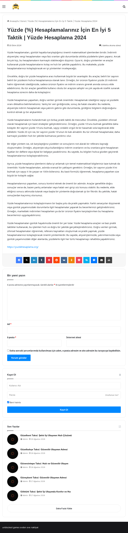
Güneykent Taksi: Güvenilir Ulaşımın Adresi (43, 477)
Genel (23, 21)
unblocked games (11, 527)
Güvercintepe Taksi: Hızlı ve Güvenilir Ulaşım (44, 463)
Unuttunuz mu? (111, 395)
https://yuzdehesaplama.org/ (23, 246)
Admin (25, 439)
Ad (9, 324)
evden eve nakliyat (29, 527)
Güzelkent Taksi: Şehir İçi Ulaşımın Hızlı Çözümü (46, 435)
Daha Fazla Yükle (64, 508)
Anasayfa (14, 21)
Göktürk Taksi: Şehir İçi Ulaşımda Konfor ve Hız (45, 491)
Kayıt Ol (64, 409)
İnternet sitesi (73, 337)
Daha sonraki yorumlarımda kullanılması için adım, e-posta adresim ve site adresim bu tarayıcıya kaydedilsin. (65, 350)
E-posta (11, 337)
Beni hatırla (15, 402)
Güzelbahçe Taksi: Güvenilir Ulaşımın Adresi (44, 449)
